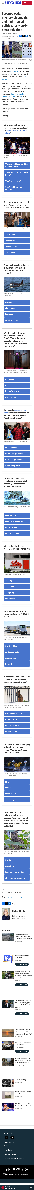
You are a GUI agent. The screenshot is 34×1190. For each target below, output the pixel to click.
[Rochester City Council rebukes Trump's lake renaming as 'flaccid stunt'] (8, 1033)
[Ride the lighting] (8, 1083)
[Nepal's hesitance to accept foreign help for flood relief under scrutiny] (8, 937)
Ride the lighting (20, 1080)
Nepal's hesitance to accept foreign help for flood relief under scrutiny (23, 936)
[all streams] (31, 1187)
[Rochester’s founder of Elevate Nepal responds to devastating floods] (8, 1062)
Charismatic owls (17, 94)
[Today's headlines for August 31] (8, 958)
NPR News (11, 897)
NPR (21, 897)
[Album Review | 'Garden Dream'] (8, 1095)
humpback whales (9, 96)
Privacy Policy (8, 1150)
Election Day (14, 71)
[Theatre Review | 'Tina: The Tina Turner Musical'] (8, 1107)
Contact (6, 1146)
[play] (3, 1188)
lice (20, 96)
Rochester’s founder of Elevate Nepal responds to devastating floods (23, 1061)
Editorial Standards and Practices (14, 1158)
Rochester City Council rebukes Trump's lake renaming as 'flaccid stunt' (23, 1032)
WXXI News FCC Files (10, 1154)
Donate (28, 3)
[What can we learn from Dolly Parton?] (8, 1045)
